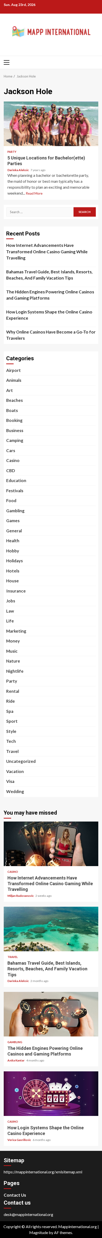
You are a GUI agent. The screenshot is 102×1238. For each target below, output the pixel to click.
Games (13, 520)
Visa (10, 781)
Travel (12, 751)
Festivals (14, 490)
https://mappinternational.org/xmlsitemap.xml (43, 1171)
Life (10, 620)
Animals (13, 380)
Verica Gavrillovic (19, 1140)
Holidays (14, 560)
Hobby (12, 550)
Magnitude (38, 1232)
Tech (11, 741)
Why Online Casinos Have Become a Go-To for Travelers (51, 335)
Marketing (16, 631)
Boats (12, 410)
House (12, 580)
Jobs (10, 600)
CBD (10, 470)
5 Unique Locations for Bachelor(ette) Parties (51, 124)
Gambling (15, 510)
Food (11, 500)
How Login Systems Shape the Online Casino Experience (49, 315)
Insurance (16, 590)
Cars (10, 450)
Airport (13, 370)
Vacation (15, 771)
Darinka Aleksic (18, 170)
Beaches (14, 400)
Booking (14, 420)
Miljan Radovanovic (20, 896)
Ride (10, 701)
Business (14, 430)
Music (12, 651)
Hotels (12, 570)
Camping (14, 440)
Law (10, 611)
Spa (9, 711)
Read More (34, 193)
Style (11, 731)
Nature (13, 661)
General (14, 530)
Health (12, 540)
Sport (12, 721)
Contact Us (15, 1195)
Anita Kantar (16, 1060)
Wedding (15, 791)
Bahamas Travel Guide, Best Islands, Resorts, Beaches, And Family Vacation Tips (49, 275)
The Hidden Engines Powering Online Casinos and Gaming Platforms (50, 295)
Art (9, 390)
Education (16, 480)
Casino (13, 460)
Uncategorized (21, 761)
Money (13, 641)
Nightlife (15, 671)
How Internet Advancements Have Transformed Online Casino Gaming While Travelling (47, 251)
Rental (12, 691)
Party (11, 151)
